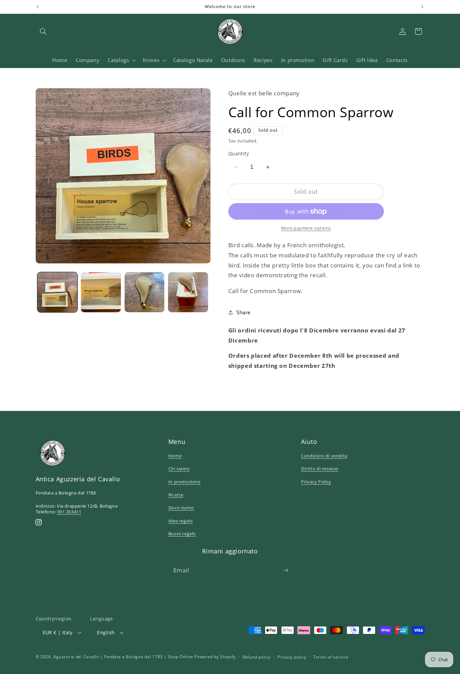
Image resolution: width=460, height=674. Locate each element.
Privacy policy (291, 657)
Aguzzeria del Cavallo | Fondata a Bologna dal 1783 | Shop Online (123, 656)
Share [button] (243, 312)
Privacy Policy (316, 482)
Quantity (238, 153)
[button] (43, 31)
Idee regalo (180, 521)
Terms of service (331, 657)
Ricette (176, 495)
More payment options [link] (306, 228)
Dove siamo (181, 508)
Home (175, 456)
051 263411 (69, 512)
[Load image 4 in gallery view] (188, 292)
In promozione (184, 482)
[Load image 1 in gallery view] (57, 292)
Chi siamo (179, 469)
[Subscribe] (286, 570)
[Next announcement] (422, 6)
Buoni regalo (182, 534)
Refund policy (256, 657)
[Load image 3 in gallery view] (145, 292)
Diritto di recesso (319, 469)
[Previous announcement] (37, 6)
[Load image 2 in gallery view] (101, 292)
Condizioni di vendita (324, 456)
